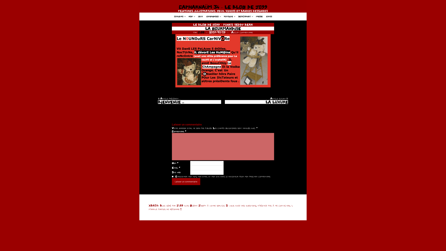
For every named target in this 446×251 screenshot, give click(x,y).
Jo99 (201, 32)
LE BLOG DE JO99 (206, 24)
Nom (175, 163)
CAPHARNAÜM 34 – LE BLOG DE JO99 (223, 7)
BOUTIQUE (228, 16)
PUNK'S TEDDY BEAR (238, 24)
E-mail (176, 167)
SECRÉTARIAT (244, 16)
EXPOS (269, 16)
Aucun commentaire (242, 32)
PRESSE (259, 16)
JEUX (200, 16)
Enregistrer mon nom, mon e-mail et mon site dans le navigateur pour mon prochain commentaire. (223, 176)
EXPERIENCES (213, 16)
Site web (176, 172)
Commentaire (179, 131)
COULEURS (178, 16)
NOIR (191, 16)
